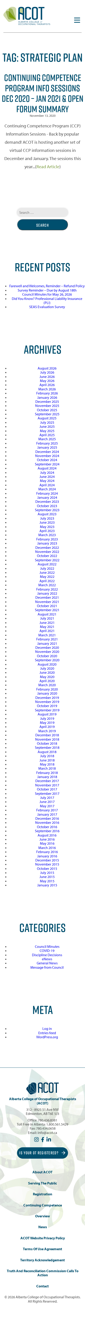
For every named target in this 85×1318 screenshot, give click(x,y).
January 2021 (47, 643)
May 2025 (47, 430)
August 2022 (47, 564)
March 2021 (47, 635)
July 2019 (47, 718)
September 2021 (47, 610)
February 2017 (47, 810)
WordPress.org (47, 1037)
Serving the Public (42, 1183)
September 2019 (47, 710)
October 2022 (47, 555)
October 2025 (47, 410)
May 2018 (47, 764)
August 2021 (47, 614)
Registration (42, 1194)
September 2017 (47, 793)
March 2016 (47, 847)
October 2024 (47, 459)
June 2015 (47, 876)
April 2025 (47, 435)
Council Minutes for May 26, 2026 (47, 294)
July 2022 (47, 568)
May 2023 (47, 526)
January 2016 (47, 856)
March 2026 (47, 389)
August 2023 (47, 514)
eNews (47, 959)
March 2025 (47, 439)
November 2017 (47, 785)
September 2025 (47, 414)
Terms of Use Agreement (42, 1249)
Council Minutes (47, 946)
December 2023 (47, 501)
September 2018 (47, 747)
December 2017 (47, 780)
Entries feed (47, 1033)
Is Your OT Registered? (39, 1153)
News (42, 1227)
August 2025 (47, 418)
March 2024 (47, 489)
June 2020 (47, 672)
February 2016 (47, 851)
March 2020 (47, 685)
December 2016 (47, 818)
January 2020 (47, 693)
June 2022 (47, 572)
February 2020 (47, 689)
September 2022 (47, 560)
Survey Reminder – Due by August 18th (47, 290)
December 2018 (47, 735)
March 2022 (47, 585)
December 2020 (47, 647)
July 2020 (47, 668)
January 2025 (47, 447)
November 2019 (47, 701)
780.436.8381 (47, 1120)
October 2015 (47, 868)
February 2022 (47, 589)
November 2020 (47, 651)
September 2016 (47, 831)
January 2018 (47, 776)
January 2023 (47, 543)
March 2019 (47, 731)
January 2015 (47, 885)
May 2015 (47, 881)
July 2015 (47, 872)
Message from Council (47, 967)
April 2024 (47, 485)
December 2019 (47, 697)
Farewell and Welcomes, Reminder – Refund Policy (47, 286)
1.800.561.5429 (57, 1124)
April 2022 (47, 581)
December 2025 (47, 401)
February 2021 (47, 639)
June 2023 (47, 522)
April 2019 (47, 726)
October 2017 (47, 789)
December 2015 (47, 860)
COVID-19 (47, 950)
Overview (42, 1216)
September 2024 (47, 464)
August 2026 (47, 368)
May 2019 (47, 722)
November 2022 (47, 551)
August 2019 (47, 714)
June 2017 (47, 801)
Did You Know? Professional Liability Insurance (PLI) (47, 300)
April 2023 (47, 530)
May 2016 (47, 843)
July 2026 (47, 372)
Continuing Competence (42, 1205)
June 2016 (47, 839)
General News (47, 963)
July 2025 (47, 422)
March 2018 (47, 768)
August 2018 (47, 751)
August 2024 (47, 468)
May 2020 (47, 676)
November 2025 (47, 405)
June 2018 (47, 760)
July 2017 (47, 797)
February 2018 (47, 772)
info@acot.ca (47, 1132)
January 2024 (47, 497)
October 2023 (47, 505)
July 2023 (47, 518)
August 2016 (47, 835)
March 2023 (47, 535)
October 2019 (47, 705)
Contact (42, 1286)
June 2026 (47, 376)
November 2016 (47, 822)
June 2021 (47, 622)
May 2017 (47, 806)
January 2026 (47, 397)
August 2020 (47, 664)
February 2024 (47, 493)
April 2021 (47, 630)
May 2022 (47, 576)
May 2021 (47, 626)
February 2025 (47, 443)
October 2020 (47, 656)
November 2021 (47, 601)
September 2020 (47, 660)
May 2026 (47, 380)
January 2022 (47, 593)
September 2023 (47, 510)
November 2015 (47, 864)
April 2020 (47, 680)
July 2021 (47, 618)
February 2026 (47, 393)
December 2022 (47, 547)
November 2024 (47, 455)
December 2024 (47, 451)
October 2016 (47, 826)
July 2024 (47, 472)
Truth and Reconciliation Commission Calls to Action (42, 1273)
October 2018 (47, 743)
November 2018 (47, 739)
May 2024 (47, 480)
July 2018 (47, 756)
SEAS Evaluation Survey (47, 306)
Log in (47, 1028)
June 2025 (47, 426)
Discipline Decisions (47, 955)
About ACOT (42, 1172)
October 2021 (47, 605)
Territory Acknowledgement (42, 1260)
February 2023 (47, 539)
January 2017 (47, 814)
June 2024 (47, 476)
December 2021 (47, 597)
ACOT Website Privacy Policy (42, 1238)
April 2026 (47, 384)
